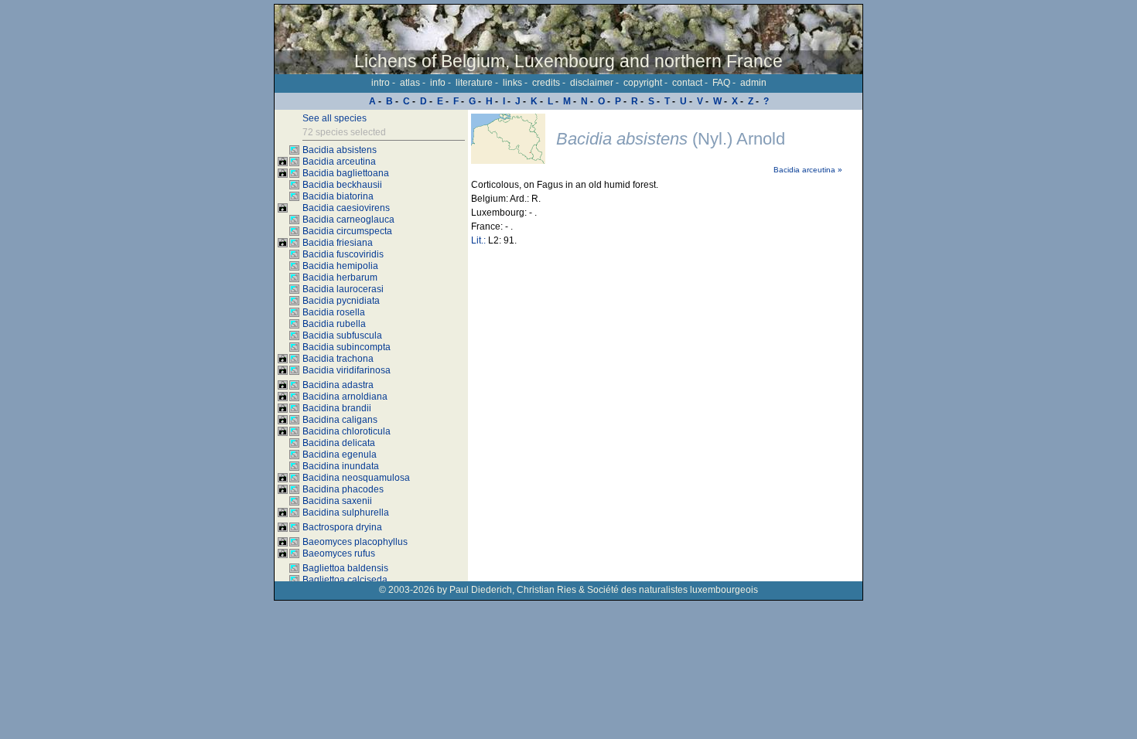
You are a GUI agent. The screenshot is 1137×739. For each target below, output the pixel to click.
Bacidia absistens (339, 150)
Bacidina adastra (338, 385)
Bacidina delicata (338, 443)
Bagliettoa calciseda (345, 579)
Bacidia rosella (333, 312)
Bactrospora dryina (342, 527)
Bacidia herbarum (339, 277)
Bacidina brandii (336, 408)
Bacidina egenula (339, 454)
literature (474, 82)
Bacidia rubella (334, 323)
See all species (334, 118)
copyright (642, 82)
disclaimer (591, 82)
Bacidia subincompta (346, 347)
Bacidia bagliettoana (345, 173)
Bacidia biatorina (338, 196)
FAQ (721, 82)
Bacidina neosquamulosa (356, 477)
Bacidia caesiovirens (346, 208)
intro (380, 82)
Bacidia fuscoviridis (343, 254)
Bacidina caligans (339, 419)
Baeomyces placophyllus (355, 541)
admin (753, 82)
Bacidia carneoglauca (348, 219)
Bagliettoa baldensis (345, 568)
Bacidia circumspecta (347, 231)
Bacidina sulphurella (345, 512)
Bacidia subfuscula (342, 335)
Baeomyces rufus (338, 553)
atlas (410, 82)
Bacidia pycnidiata (341, 300)
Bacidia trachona (338, 358)
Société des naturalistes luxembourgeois (672, 589)
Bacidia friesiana (337, 242)
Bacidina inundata (340, 466)
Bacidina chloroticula (346, 431)
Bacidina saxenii (337, 501)
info (438, 82)
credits (546, 82)
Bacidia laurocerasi (343, 289)
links (512, 82)
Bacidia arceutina (339, 161)
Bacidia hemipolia (340, 266)
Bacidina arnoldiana (345, 396)
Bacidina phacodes (343, 489)
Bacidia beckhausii (342, 184)
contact (687, 82)
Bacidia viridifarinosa (346, 370)
